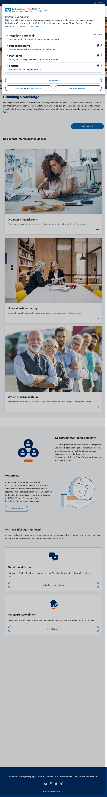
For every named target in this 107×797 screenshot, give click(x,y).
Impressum (35, 26)
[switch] (99, 45)
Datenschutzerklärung (15, 26)
